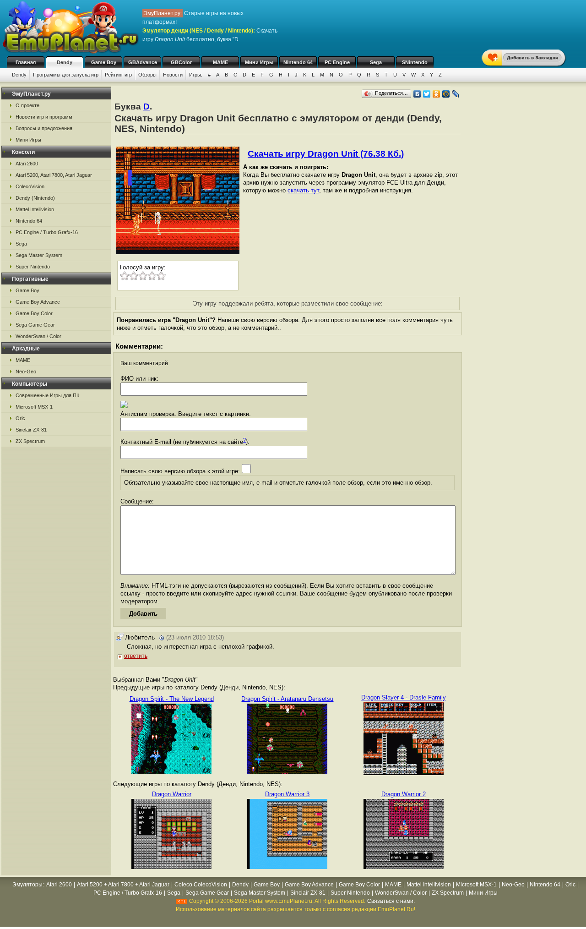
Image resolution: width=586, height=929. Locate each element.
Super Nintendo (33, 266)
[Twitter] (427, 94)
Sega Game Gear (35, 325)
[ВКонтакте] (417, 94)
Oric (20, 418)
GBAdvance (142, 62)
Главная (26, 62)
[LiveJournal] (456, 94)
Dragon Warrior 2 (403, 794)
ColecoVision (30, 186)
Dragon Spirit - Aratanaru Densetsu (287, 698)
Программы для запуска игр (65, 74)
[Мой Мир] (446, 94)
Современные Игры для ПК (47, 395)
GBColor (181, 62)
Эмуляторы (27, 884)
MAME (220, 62)
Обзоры (147, 74)
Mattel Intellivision (35, 209)
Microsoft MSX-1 (34, 407)
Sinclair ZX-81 (31, 429)
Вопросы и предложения (44, 128)
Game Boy (103, 62)
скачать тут (303, 190)
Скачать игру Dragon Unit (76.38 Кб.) (326, 153)
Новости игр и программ (44, 117)
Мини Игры (259, 62)
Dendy (64, 62)
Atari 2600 (27, 163)
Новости (173, 74)
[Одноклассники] (436, 94)
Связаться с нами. (391, 901)
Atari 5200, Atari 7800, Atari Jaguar (54, 175)
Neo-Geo (26, 371)
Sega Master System (39, 255)
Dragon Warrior (171, 794)
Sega (376, 62)
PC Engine (337, 62)
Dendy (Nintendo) (35, 198)
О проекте (27, 105)
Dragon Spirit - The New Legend (172, 698)
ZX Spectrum (30, 441)
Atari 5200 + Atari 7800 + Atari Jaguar (123, 884)
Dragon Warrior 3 (287, 794)
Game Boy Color (34, 313)
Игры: (195, 74)
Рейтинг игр (118, 74)
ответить (135, 656)
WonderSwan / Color (38, 336)
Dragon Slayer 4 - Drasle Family (403, 697)
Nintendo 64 (298, 62)
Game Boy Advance (38, 302)
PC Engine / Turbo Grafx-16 (47, 232)
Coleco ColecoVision (200, 884)
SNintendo (415, 62)
